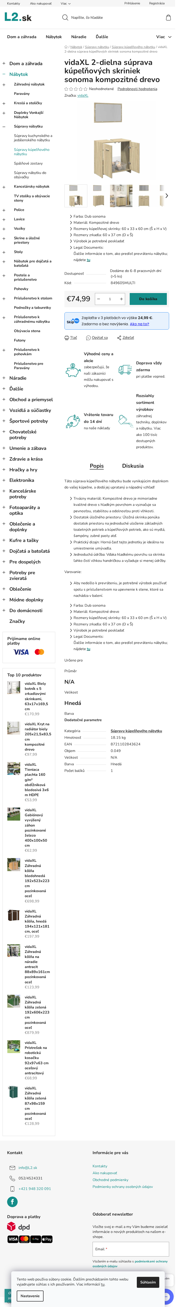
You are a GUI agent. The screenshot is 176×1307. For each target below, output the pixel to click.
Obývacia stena (27, 330)
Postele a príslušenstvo (25, 277)
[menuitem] (22, 37)
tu (102, 1284)
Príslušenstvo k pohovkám (27, 352)
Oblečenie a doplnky (22, 527)
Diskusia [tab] (133, 465)
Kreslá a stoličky (28, 103)
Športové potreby (28, 421)
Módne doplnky (26, 600)
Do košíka (148, 298)
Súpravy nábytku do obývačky (30, 175)
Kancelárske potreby (22, 494)
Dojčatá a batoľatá (29, 551)
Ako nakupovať (41, 3)
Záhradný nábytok (29, 84)
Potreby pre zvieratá (22, 575)
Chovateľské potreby (22, 435)
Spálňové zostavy (28, 163)
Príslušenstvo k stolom (33, 298)
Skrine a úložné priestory (27, 240)
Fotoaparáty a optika (24, 510)
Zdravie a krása (26, 459)
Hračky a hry (23, 470)
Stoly (18, 251)
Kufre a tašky (23, 540)
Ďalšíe (16, 389)
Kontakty (13, 3)
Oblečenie (20, 589)
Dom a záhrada (25, 63)
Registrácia (157, 3)
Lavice (19, 219)
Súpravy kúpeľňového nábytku (32, 152)
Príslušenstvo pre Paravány (28, 366)
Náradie (17, 378)
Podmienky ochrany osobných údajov (123, 1186)
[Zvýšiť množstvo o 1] (121, 299)
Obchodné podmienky (110, 1179)
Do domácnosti (25, 610)
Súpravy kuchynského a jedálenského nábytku (33, 138)
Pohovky (21, 288)
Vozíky (19, 228)
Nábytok (18, 74)
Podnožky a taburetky (32, 307)
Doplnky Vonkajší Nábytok (28, 115)
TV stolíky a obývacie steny (32, 198)
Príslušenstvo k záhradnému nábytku (32, 319)
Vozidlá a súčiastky (30, 410)
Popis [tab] (97, 465)
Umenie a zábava (27, 448)
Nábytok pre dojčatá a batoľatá (33, 263)
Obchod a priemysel (31, 399)
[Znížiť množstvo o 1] (98, 299)
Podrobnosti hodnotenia (137, 88)
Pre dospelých (25, 562)
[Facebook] (12, 1202)
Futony (19, 340)
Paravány (22, 93)
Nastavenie (30, 1296)
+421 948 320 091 (35, 1188)
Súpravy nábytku (28, 126)
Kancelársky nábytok (32, 186)
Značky (17, 621)
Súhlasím (148, 1282)
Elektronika (21, 480)
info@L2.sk (28, 1167)
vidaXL (82, 95)
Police (19, 209)
